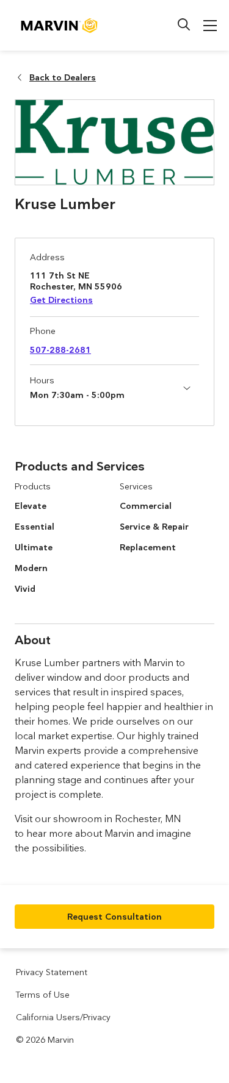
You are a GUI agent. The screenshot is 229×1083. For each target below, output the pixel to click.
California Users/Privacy (63, 1017)
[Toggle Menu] (210, 25)
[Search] (184, 24)
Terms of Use (43, 995)
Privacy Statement (51, 972)
